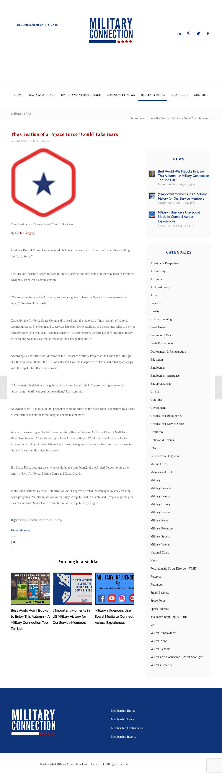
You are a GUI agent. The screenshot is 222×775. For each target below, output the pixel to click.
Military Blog (21, 114)
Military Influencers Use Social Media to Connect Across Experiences (114, 617)
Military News (41, 141)
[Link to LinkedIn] (179, 33)
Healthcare (156, 432)
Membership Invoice (123, 736)
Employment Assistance (165, 375)
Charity (155, 311)
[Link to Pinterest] (189, 33)
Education (156, 359)
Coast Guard (158, 327)
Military (155, 480)
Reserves (155, 576)
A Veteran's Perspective (164, 263)
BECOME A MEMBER (30, 24)
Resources (156, 584)
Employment (158, 367)
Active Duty (157, 271)
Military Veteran (160, 544)
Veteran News (158, 641)
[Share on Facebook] (12, 542)
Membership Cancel (123, 719)
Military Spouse (160, 536)
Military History (160, 504)
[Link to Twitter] (198, 33)
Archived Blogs (160, 287)
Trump (58, 520)
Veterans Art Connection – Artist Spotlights (176, 657)
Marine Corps (158, 464)
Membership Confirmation (127, 728)
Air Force (156, 279)
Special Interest (159, 609)
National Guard (159, 552)
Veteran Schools (160, 649)
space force (45, 520)
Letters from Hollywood (165, 456)
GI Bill (154, 391)
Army (154, 295)
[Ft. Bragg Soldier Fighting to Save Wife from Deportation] (3, 387)
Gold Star (156, 399)
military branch (27, 520)
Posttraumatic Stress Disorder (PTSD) (173, 568)
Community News (161, 335)
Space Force (157, 600)
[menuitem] (19, 95)
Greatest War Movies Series (167, 423)
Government (158, 407)
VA (152, 625)
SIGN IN (53, 24)
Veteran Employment (163, 633)
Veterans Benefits (160, 665)
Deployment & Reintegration (168, 351)
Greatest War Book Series (166, 415)
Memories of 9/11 (161, 472)
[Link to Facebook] (208, 33)
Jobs (153, 448)
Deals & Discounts (161, 343)
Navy (153, 560)
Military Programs (161, 528)
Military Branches (161, 488)
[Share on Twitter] (14, 542)
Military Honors (160, 512)
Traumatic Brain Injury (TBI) (168, 617)
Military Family (160, 496)
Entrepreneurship (160, 383)
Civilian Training (161, 319)
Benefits (155, 303)
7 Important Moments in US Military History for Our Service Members (71, 617)
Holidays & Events (162, 440)
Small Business (159, 592)
